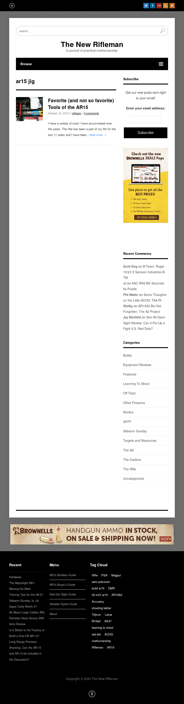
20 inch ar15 (100, 595)
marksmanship (101, 641)
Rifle (95, 575)
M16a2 (96, 621)
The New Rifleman (92, 44)
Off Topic (129, 393)
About (53, 614)
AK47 (108, 621)
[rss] (165, 5)
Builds (127, 355)
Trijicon (96, 614)
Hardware (15, 577)
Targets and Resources (139, 440)
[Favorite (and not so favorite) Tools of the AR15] (29, 109)
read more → (98, 135)
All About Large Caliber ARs (27, 612)
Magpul (116, 575)
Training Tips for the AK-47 (26, 595)
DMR (111, 588)
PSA (104, 575)
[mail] (172, 5)
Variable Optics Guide (63, 604)
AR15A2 (117, 595)
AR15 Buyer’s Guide (62, 585)
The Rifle (129, 469)
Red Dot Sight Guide (63, 594)
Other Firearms (134, 402)
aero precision (101, 582)
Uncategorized (133, 478)
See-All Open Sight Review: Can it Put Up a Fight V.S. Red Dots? (144, 323)
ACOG (109, 634)
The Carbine (132, 459)
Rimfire (128, 412)
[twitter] (146, 5)
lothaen (76, 113)
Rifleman (97, 647)
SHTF (127, 421)
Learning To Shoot (136, 383)
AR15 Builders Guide (63, 575)
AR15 (110, 647)
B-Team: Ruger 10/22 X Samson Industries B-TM (144, 272)
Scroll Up (92, 694)
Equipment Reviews (137, 364)
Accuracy (98, 601)
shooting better (101, 608)
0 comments (91, 113)
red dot (96, 634)
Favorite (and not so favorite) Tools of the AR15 (81, 103)
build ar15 (98, 588)
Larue (108, 614)
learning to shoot (102, 627)
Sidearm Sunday (135, 431)
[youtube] (159, 5)
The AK (128, 450)
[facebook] (152, 5)
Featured (129, 374)
